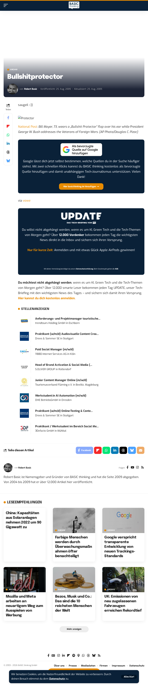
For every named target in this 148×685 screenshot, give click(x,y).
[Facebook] (127, 468)
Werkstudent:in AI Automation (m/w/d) (60, 395)
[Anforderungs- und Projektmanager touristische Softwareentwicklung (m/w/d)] (24, 320)
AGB (116, 269)
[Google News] (53, 655)
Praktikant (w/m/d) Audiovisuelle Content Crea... (67, 334)
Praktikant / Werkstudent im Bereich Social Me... (67, 426)
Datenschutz (57, 679)
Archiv (14, 69)
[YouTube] (132, 468)
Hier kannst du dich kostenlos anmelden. (46, 298)
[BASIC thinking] (74, 5)
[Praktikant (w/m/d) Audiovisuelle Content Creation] (24, 336)
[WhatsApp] (83, 655)
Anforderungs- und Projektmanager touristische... (67, 318)
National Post (27, 127)
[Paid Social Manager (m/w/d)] (24, 351)
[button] (129, 677)
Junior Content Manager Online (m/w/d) (61, 380)
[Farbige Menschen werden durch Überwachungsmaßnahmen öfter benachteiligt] (74, 520)
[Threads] (88, 655)
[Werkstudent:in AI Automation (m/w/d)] (24, 397)
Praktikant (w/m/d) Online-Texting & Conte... (64, 411)
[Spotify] (73, 655)
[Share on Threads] (8, 152)
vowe (27, 201)
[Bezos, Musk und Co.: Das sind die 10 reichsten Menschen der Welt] (74, 579)
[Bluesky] (93, 655)
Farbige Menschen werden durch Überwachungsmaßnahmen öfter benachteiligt (73, 547)
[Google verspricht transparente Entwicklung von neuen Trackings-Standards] (123, 520)
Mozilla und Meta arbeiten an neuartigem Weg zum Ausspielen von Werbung (24, 606)
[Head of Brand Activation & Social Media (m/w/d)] (24, 367)
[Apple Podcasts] (78, 655)
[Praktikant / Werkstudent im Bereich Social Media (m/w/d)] (24, 428)
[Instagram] (137, 468)
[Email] (140, 450)
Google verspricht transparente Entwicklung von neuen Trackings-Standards (120, 547)
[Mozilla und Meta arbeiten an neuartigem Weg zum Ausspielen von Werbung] (25, 579)
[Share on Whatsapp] (8, 135)
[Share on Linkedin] (8, 143)
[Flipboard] (68, 655)
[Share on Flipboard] (8, 126)
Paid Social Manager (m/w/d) (54, 349)
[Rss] (142, 468)
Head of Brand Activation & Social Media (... (63, 365)
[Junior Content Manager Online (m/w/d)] (24, 382)
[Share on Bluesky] (8, 160)
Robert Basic (30, 88)
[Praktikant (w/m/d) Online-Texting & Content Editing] (24, 413)
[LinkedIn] (63, 655)
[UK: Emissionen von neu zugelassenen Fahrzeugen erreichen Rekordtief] (123, 579)
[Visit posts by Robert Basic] (12, 89)
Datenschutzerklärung (84, 269)
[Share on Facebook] (8, 117)
